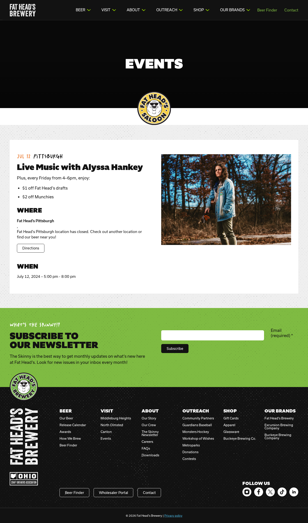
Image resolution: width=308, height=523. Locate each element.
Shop (198, 10)
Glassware (231, 431)
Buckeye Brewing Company (277, 436)
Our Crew (149, 425)
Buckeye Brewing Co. (239, 438)
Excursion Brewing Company (278, 426)
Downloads (150, 455)
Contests (189, 458)
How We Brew (70, 438)
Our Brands (232, 10)
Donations (190, 452)
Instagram (246, 491)
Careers (147, 441)
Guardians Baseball (197, 425)
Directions (30, 248)
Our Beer (66, 418)
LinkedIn (293, 491)
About (133, 10)
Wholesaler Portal (113, 493)
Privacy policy (173, 515)
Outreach (166, 10)
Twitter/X (270, 491)
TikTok (282, 491)
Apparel (229, 425)
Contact (291, 10)
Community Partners (198, 418)
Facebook (258, 491)
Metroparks (191, 445)
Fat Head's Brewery (23, 10)
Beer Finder (267, 10)
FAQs (146, 448)
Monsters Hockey (195, 431)
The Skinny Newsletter (150, 433)
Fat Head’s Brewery (279, 418)
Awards (65, 431)
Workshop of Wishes (198, 438)
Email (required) (282, 333)
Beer (80, 10)
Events (106, 438)
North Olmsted (112, 425)
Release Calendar (73, 425)
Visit (105, 10)
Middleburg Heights (116, 418)
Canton (106, 431)
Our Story (149, 418)
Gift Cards (231, 418)
